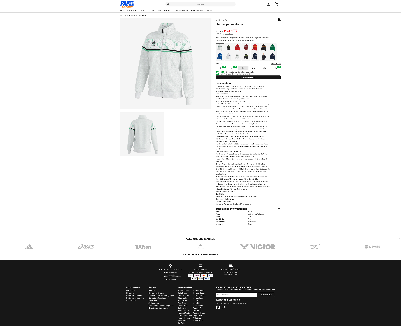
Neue (122, 10)
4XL (277, 67)
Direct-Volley (182, 298)
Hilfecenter (130, 293)
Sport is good (198, 305)
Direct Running (183, 295)
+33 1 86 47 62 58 (170, 279)
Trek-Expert (197, 310)
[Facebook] (218, 307)
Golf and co (182, 308)
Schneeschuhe (132, 10)
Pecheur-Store (198, 290)
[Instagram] (224, 307)
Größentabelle (276, 64)
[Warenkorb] (277, 4)
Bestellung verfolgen (134, 295)
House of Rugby (184, 313)
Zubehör (167, 10)
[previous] (396, 239)
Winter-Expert (198, 320)
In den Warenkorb (248, 77)
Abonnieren (266, 295)
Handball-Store (183, 310)
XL (243, 68)
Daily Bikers (182, 293)
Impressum (152, 300)
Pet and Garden (199, 293)
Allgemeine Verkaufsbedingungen (161, 295)
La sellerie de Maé (185, 315)
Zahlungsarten (153, 303)
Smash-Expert (198, 298)
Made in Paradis (184, 318)
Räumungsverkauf (197, 10)
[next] (399, 239)
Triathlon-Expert (199, 313)
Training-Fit (197, 308)
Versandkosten (229, 34)
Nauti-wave (182, 320)
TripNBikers (197, 315)
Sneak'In (196, 300)
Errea (221, 19)
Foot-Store (182, 303)
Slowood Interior (199, 295)
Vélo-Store (197, 318)
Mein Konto (130, 290)
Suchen (200, 4)
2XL (253, 68)
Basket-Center (183, 290)
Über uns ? (152, 290)
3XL (264, 68)
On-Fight (181, 323)
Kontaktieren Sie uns (170, 272)
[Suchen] (168, 4)
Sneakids (196, 303)
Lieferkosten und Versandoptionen (161, 305)
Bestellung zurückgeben (230, 274)
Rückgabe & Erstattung (157, 298)
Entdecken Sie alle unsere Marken (200, 254)
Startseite (123, 15)
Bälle (159, 10)
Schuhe (142, 10)
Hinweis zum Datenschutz (158, 308)
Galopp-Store (183, 305)
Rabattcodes (131, 300)
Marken (209, 10)
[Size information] (221, 63)
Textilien (151, 10)
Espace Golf (182, 300)
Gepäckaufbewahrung (180, 10)
